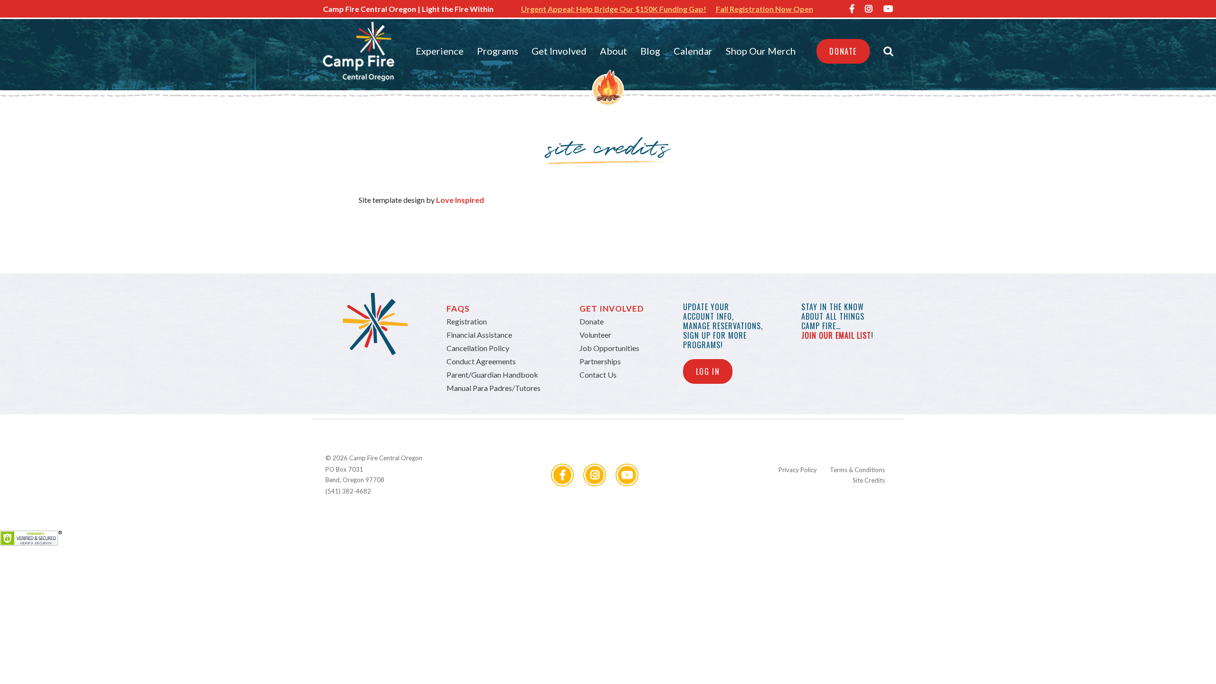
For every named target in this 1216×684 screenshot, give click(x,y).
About (613, 51)
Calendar (693, 51)
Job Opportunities (609, 347)
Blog (650, 51)
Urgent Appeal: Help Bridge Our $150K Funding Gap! (613, 8)
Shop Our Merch (761, 51)
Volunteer (595, 334)
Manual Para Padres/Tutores (493, 387)
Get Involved (559, 51)
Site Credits (869, 480)
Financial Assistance (479, 334)
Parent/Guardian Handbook (492, 374)
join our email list (836, 335)
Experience (440, 51)
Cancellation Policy (477, 347)
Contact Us (598, 374)
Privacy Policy (798, 470)
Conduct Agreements (481, 361)
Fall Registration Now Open (764, 8)
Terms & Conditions (857, 470)
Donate (843, 51)
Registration (466, 321)
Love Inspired (460, 199)
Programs (497, 51)
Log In (708, 371)
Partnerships (600, 361)
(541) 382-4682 (348, 491)
